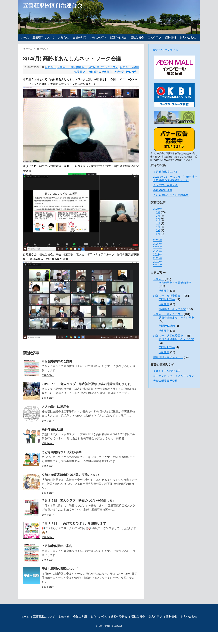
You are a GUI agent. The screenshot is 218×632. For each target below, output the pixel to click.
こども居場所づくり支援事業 (62, 452)
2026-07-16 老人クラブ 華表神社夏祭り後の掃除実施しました (86, 384)
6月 (158, 219)
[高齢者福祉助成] (31, 436)
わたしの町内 (98, 37)
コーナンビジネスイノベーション (173, 375)
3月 (158, 230)
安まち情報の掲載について (60, 568)
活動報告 (94, 71)
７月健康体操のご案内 (57, 546)
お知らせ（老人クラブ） (103, 67)
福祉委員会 (137, 37)
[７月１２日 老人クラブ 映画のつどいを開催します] (31, 507)
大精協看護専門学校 (165, 380)
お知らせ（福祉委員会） (72, 67)
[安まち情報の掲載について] (31, 575)
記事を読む (48, 375)
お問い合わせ (188, 37)
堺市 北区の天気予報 (165, 50)
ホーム (25, 37)
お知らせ (63, 37)
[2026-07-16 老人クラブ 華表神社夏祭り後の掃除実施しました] (31, 391)
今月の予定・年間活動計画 (175, 282)
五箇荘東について (43, 37)
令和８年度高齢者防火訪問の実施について (71, 475)
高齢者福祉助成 (52, 429)
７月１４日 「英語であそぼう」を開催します (74, 523)
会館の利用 (79, 37)
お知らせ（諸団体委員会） (169, 335)
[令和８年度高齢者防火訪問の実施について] (31, 481)
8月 (158, 212)
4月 (158, 226)
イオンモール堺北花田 (166, 370)
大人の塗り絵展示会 (55, 406)
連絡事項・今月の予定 (172, 309)
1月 (158, 233)
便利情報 (170, 37)
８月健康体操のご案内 (57, 361)
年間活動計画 (167, 299)
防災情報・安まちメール (168, 357)
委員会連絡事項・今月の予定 (176, 317)
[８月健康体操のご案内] (31, 368)
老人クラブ (154, 37)
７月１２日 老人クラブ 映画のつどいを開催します (78, 500)
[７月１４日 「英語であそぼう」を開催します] (31, 530)
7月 (158, 216)
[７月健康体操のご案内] (31, 552)
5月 (158, 223)
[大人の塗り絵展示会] (31, 413)
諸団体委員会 (118, 37)
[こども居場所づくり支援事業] (31, 459)
